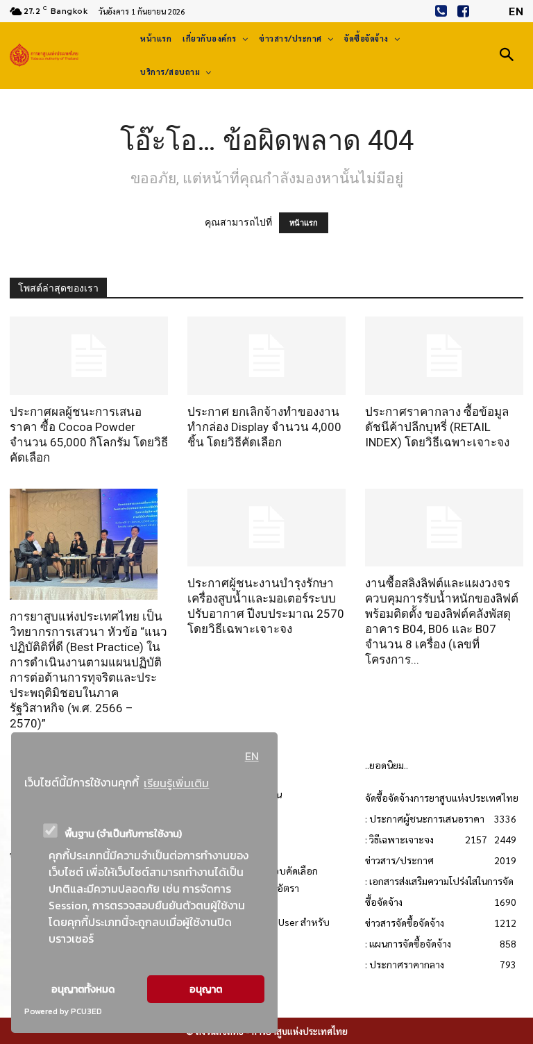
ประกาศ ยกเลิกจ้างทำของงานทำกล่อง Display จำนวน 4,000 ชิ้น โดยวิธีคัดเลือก (264, 427)
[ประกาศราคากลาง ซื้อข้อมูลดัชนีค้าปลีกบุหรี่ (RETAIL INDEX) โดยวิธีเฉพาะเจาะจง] (444, 356)
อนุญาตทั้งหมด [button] (83, 989)
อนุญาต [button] (205, 989)
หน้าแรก (303, 223)
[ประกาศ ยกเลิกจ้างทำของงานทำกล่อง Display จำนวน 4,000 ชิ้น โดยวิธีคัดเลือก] (266, 356)
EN (252, 756)
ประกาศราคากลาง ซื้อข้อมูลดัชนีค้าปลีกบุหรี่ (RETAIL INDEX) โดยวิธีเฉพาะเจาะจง (437, 427)
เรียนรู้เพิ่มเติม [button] (176, 783)
